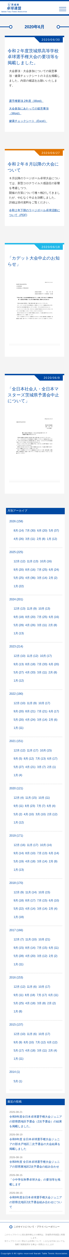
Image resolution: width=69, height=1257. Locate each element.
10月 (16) (46, 561)
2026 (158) (16, 521)
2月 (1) (51, 766)
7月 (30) (30, 530)
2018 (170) (16, 882)
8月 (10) (30, 853)
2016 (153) (16, 977)
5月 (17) (19, 1050)
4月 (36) (30, 577)
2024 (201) (16, 599)
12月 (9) (19, 892)
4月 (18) (30, 861)
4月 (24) (30, 719)
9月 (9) (18, 1042)
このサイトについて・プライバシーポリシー (37, 1226)
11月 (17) (32, 750)
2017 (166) (16, 930)
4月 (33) (30, 672)
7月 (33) (42, 664)
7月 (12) (41, 1042)
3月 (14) (42, 577)
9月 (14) (19, 853)
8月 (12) (29, 758)
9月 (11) (18, 805)
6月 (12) (52, 1042)
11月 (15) (31, 797)
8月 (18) (30, 664)
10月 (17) (46, 655)
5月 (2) (18, 814)
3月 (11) (30, 538)
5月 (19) (19, 861)
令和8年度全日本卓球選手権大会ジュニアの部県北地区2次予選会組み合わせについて (35, 1202)
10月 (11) (44, 797)
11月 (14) (31, 892)
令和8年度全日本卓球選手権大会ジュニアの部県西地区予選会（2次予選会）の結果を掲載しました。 (35, 1121)
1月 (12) (52, 538)
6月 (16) (54, 616)
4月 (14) (30, 908)
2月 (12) (52, 814)
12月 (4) (19, 797)
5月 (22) (19, 908)
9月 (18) (19, 616)
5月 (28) (19, 955)
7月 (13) (41, 758)
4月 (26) (19, 538)
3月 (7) (41, 766)
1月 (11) (18, 727)
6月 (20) (42, 530)
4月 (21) (30, 766)
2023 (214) (16, 646)
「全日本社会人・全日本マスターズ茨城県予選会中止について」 (33, 394)
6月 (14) (54, 853)
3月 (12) (42, 955)
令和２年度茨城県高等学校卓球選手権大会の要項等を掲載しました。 (33, 56)
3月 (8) (41, 1003)
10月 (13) (44, 608)
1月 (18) (19, 917)
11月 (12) (32, 655)
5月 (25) (19, 577)
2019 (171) (16, 835)
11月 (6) (32, 986)
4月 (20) (30, 955)
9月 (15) (19, 947)
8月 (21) (30, 711)
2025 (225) (16, 552)
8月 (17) (30, 900)
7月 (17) (42, 995)
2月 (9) (53, 861)
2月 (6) (53, 719)
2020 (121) (16, 788)
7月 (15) (42, 900)
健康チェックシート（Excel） (28, 120)
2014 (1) (14, 1071)
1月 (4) (18, 775)
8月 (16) (30, 569)
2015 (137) (16, 1024)
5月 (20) (19, 719)
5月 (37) (54, 530)
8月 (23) (30, 805)
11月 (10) (31, 939)
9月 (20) (19, 569)
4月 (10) (29, 814)
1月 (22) (19, 586)
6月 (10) (54, 900)
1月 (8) (18, 1011)
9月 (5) (18, 758)
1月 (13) (19, 633)
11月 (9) (32, 608)
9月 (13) (19, 664)
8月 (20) (30, 616)
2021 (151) (16, 741)
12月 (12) (19, 561)
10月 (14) (46, 845)
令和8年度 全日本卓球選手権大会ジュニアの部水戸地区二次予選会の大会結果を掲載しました (34, 1144)
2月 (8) (41, 538)
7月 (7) (41, 805)
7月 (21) (42, 711)
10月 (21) (44, 939)
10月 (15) (46, 750)
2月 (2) (53, 577)
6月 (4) (51, 805)
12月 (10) (19, 655)
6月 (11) (54, 947)
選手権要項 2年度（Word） (26, 100)
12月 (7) (19, 939)
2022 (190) (16, 693)
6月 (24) (54, 569)
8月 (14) (19, 530)
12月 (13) (19, 608)
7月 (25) (42, 569)
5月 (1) (18, 1081)
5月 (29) (19, 625)
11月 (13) (32, 561)
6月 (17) (54, 711)
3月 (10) (41, 814)
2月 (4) (53, 908)
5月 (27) (19, 672)
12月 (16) (19, 845)
